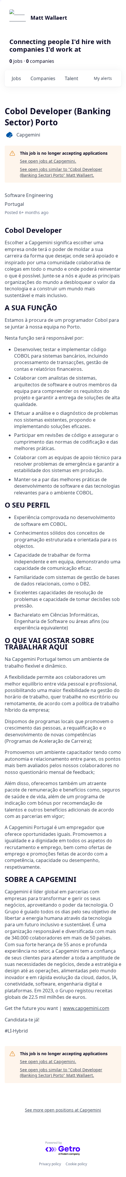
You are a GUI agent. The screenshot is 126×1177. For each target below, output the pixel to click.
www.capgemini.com (86, 1008)
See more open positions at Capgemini (63, 1110)
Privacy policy (50, 1163)
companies (42, 78)
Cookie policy (76, 1163)
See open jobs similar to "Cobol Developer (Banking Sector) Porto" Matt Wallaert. (61, 172)
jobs (16, 78)
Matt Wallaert (48, 17)
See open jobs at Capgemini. (48, 161)
